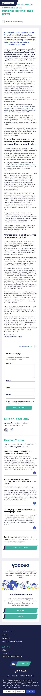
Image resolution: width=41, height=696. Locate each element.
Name (8, 380)
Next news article (25, 346)
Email (8, 387)
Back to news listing (14, 21)
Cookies (6, 638)
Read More (20, 691)
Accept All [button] (30, 691)
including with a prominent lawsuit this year (23, 164)
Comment (9, 363)
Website (8, 394)
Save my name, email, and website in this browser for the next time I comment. (21, 402)
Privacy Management (12, 641)
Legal (4, 635)
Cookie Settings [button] (9, 691)
